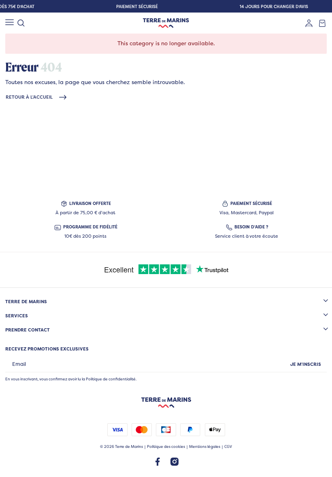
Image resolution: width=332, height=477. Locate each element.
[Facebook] (157, 461)
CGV (228, 446)
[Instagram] (174, 461)
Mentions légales (204, 446)
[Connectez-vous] (308, 23)
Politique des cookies (166, 446)
